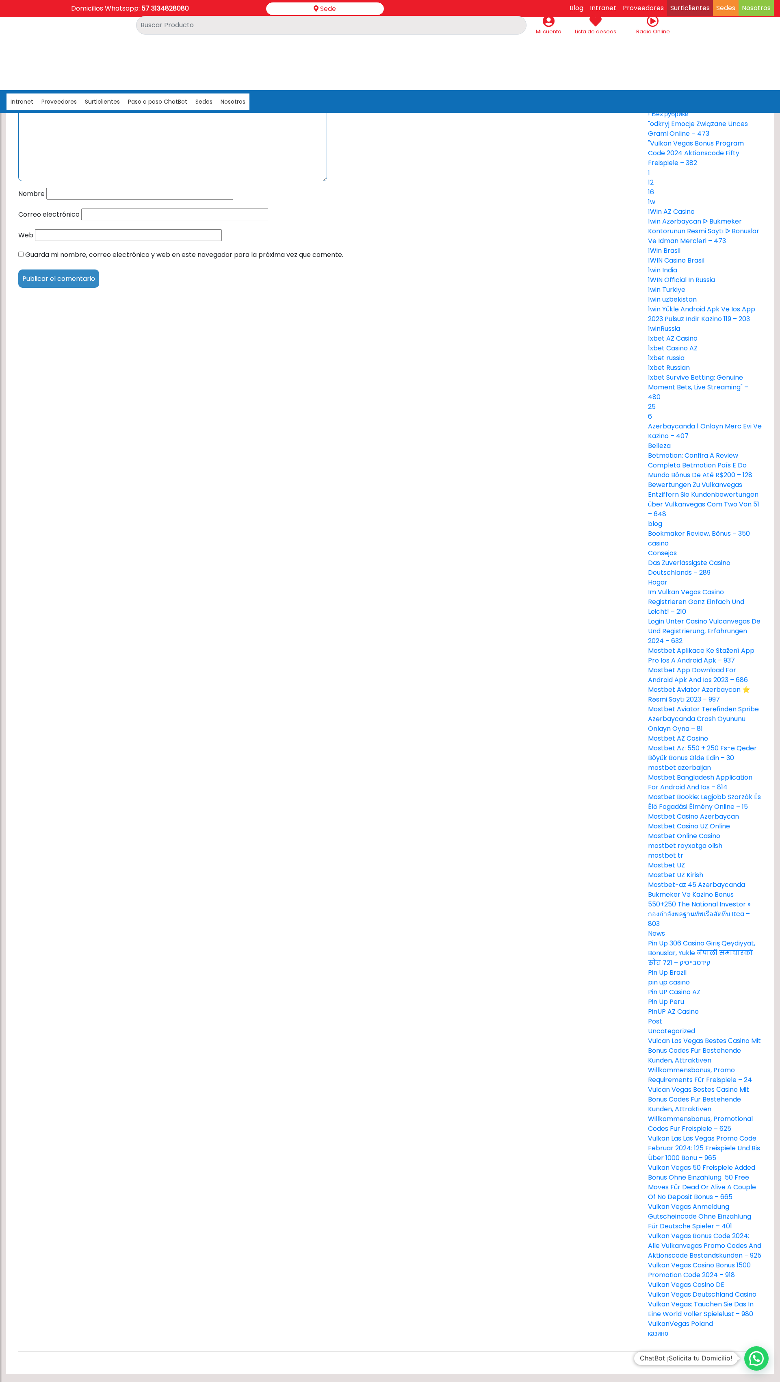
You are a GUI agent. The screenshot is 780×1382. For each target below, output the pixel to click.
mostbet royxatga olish (685, 845)
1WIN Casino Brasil (676, 260)
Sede (327, 8)
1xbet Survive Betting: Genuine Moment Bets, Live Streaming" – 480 (698, 387)
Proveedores (59, 102)
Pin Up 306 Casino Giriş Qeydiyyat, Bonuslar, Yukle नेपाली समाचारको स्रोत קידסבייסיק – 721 (701, 953)
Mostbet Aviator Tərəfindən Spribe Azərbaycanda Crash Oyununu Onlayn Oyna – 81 (703, 718)
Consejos (662, 553)
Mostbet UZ (666, 865)
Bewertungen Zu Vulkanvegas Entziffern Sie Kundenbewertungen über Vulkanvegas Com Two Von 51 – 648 (703, 499)
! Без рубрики (668, 114)
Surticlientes (102, 102)
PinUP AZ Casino (673, 1011)
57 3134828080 (165, 8)
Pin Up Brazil (667, 972)
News (656, 933)
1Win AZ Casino (671, 211)
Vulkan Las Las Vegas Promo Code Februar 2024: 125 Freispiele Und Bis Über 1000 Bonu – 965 (704, 1148)
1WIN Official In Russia (681, 280)
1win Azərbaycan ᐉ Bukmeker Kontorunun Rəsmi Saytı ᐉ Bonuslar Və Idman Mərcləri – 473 (703, 231)
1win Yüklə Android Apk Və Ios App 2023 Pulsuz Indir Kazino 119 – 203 (701, 314)
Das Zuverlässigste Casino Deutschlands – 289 (689, 567)
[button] (756, 1358)
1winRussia (664, 328)
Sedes (203, 102)
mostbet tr (665, 855)
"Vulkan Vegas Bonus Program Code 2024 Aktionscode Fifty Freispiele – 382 (696, 153)
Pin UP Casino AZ (674, 992)
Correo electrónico (49, 214)
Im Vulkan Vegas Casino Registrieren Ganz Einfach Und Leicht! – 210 (696, 601)
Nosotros (233, 102)
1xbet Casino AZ (673, 348)
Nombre (31, 193)
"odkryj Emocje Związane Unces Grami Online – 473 (698, 128)
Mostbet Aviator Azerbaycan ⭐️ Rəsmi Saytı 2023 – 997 (699, 694)
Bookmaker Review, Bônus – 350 (699, 533)
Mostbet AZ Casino (678, 738)
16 (651, 192)
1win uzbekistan (672, 299)
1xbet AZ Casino (673, 338)
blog (655, 523)
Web (25, 235)
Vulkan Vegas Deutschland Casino (702, 1294)
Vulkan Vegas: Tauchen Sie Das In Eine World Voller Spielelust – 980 (701, 1309)
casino (658, 543)
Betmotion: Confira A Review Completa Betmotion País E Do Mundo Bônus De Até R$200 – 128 (700, 465)
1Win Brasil (664, 250)
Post (655, 1021)
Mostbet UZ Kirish (675, 875)
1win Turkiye (666, 289)
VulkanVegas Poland (680, 1323)
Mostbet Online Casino (684, 836)
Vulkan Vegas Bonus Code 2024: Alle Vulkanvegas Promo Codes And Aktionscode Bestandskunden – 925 (704, 1245)
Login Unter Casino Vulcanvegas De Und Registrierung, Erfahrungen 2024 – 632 (704, 631)
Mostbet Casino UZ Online (689, 826)
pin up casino (669, 982)
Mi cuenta (548, 31)
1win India (662, 270)
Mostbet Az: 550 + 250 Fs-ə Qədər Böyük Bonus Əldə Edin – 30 (702, 753)
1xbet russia (666, 358)
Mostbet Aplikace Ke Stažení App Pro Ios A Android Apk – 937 (701, 655)
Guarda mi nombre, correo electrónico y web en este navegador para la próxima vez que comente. (184, 254)
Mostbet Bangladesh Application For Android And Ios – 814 (700, 782)
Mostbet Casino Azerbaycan (693, 816)
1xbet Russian (669, 367)
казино (658, 1333)
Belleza (659, 445)
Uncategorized (671, 1031)
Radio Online (653, 31)
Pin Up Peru (666, 1001)
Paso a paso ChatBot (157, 102)
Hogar (657, 582)
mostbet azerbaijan (679, 767)
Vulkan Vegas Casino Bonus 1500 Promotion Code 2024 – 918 (699, 1270)
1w (651, 201)
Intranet (22, 102)
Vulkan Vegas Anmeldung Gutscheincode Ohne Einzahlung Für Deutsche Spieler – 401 (699, 1216)
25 (652, 406)
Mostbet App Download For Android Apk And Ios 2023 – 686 (698, 674)
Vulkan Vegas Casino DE (686, 1284)
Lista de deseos (595, 31)
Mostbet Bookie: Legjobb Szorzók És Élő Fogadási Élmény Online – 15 (704, 801)
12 (651, 182)
